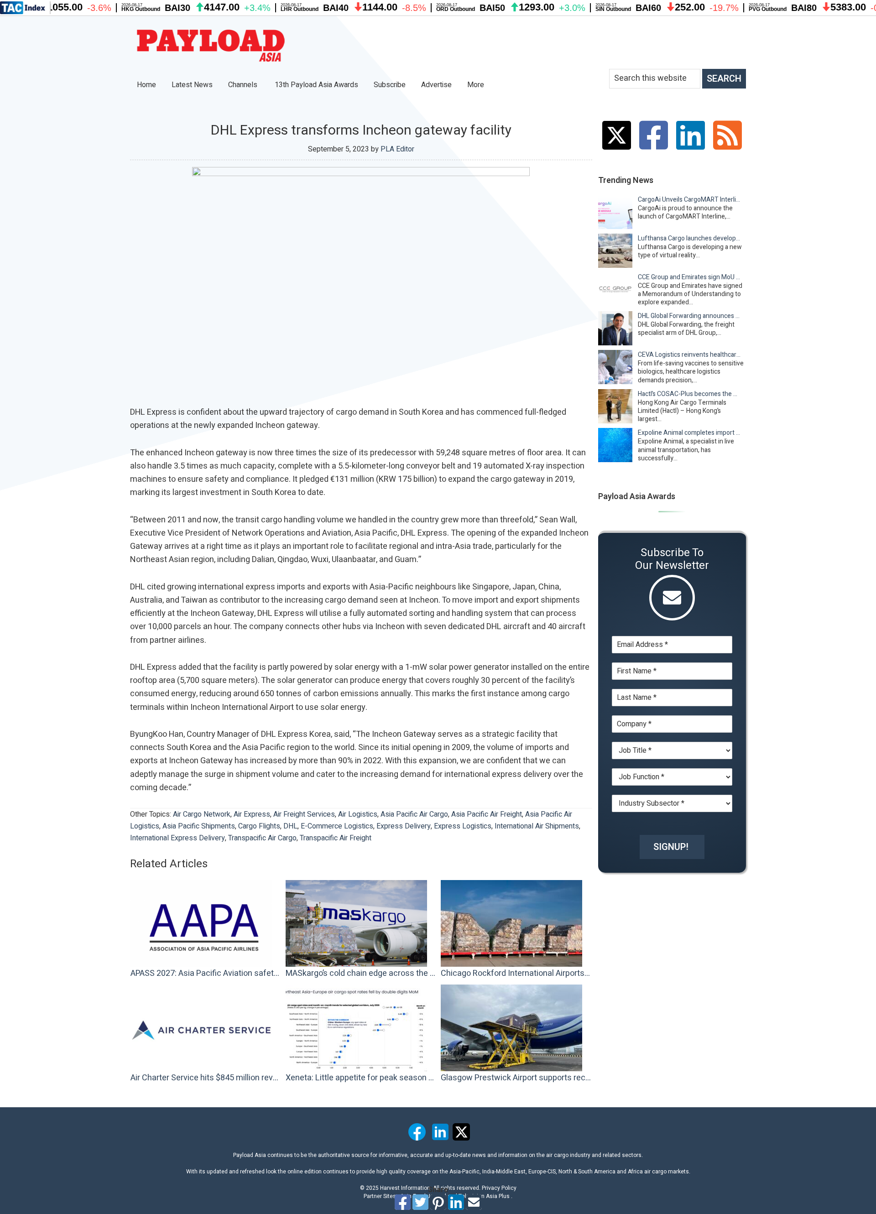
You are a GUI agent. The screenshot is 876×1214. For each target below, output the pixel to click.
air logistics (357, 814)
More (476, 84)
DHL (290, 826)
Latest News (192, 84)
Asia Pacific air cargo (414, 814)
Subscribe (390, 84)
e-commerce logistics (337, 826)
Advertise (436, 84)
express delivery (403, 826)
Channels (243, 84)
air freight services (304, 814)
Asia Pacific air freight (486, 814)
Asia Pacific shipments (198, 826)
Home (146, 84)
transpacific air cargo (262, 838)
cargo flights (259, 826)
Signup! (670, 847)
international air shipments (537, 826)
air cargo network (201, 814)
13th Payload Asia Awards (316, 84)
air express (252, 814)
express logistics (462, 826)
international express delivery (177, 838)
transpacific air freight (335, 838)
